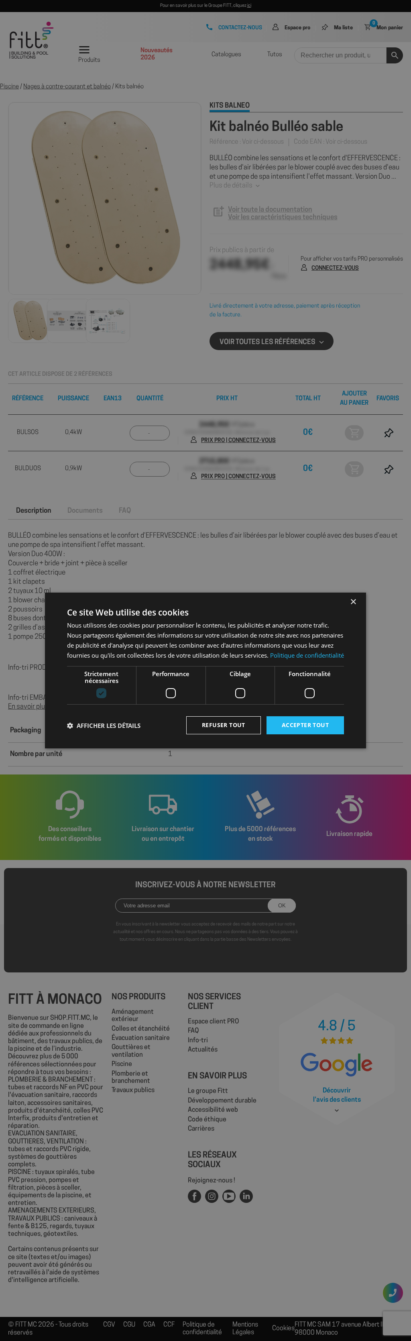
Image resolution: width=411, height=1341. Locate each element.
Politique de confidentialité (307, 655)
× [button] (353, 602)
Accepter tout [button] (305, 725)
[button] (103, 725)
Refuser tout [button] (223, 725)
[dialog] (205, 670)
